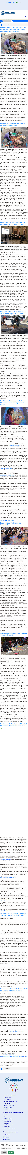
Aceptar (10, 1152)
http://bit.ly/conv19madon (6, 910)
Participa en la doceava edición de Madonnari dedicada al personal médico (12, 403)
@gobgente (7, 1134)
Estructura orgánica (8, 1118)
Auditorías (6, 1123)
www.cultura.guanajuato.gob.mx (7, 475)
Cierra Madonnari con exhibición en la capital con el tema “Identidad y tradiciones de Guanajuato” (13, 29)
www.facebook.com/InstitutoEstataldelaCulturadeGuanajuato (13, 1056)
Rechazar (4, 1152)
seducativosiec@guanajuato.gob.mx (8, 877)
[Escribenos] (9, 3)
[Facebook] (10, 3)
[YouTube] (15, 3)
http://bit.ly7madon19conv (5, 859)
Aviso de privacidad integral (9, 1128)
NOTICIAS (7, 19)
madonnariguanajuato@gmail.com (16, 1031)
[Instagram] (13, 3)
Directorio (6, 1116)
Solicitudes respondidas (9, 1124)
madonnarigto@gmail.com (14, 445)
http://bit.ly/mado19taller (5, 899)
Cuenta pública (7, 1126)
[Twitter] (12, 3)
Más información (6, 1149)
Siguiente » (7, 24)
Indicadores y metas (8, 1121)
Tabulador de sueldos (8, 1120)
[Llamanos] (7, 3)
